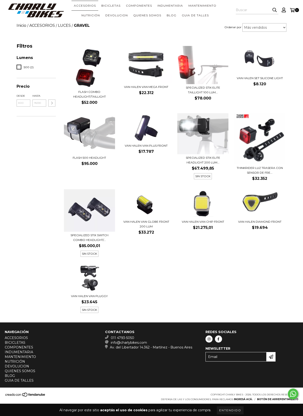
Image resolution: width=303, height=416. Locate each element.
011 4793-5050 (122, 338)
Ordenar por (232, 27)
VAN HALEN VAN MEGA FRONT (146, 87)
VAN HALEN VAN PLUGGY (89, 296)
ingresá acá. (243, 399)
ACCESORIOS (85, 5)
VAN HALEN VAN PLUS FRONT (146, 145)
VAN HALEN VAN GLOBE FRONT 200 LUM (146, 224)
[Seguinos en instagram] (209, 339)
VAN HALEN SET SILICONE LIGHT (260, 78)
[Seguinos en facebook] (218, 339)
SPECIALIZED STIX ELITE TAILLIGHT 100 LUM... (203, 90)
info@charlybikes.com (129, 342)
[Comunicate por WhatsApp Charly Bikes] (293, 394)
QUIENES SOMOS (147, 15)
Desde (21, 95)
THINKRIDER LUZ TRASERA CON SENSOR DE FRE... (260, 170)
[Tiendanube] (25, 396)
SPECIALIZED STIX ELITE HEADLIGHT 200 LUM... (203, 160)
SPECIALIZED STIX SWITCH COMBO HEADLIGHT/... (89, 237)
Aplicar (51, 103)
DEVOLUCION (116, 15)
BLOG (171, 15)
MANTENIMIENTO (202, 5)
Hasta (36, 95)
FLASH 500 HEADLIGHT (89, 157)
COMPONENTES (139, 5)
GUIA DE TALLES (195, 15)
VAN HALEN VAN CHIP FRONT (203, 221)
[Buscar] (274, 10)
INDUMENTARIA (170, 5)
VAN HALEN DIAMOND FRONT (259, 221)
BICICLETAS (110, 5)
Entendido (230, 410)
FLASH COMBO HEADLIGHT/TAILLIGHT (89, 94)
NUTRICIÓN (90, 15)
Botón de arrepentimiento (277, 399)
